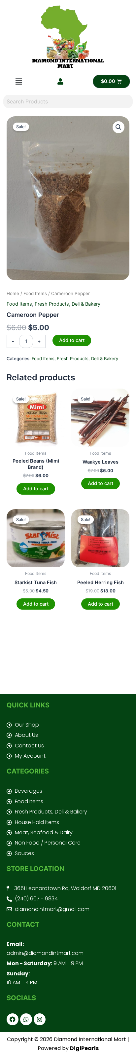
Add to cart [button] (36, 489)
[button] (18, 81)
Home (13, 293)
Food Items (35, 293)
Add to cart (72, 340)
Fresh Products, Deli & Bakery (67, 304)
